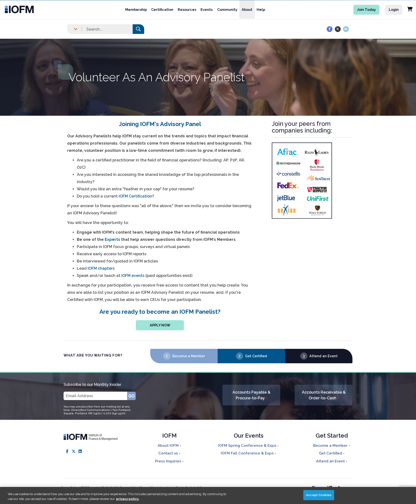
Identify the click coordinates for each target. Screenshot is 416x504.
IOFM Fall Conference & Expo (248, 453)
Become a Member (188, 356)
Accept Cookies (319, 495)
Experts (112, 239)
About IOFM (169, 445)
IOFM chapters (101, 268)
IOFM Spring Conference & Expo (247, 445)
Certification (162, 9)
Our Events (248, 436)
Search (138, 29)
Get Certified (256, 356)
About (247, 9)
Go (131, 395)
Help (261, 9)
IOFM (169, 436)
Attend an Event (323, 356)
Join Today (366, 9)
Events (207, 9)
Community (227, 9)
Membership (136, 9)
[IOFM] (29, 9)
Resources (187, 9)
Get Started (332, 436)
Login (394, 9)
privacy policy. (127, 499)
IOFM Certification (135, 196)
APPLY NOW (160, 325)
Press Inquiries (168, 461)
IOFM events (132, 275)
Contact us (168, 453)
